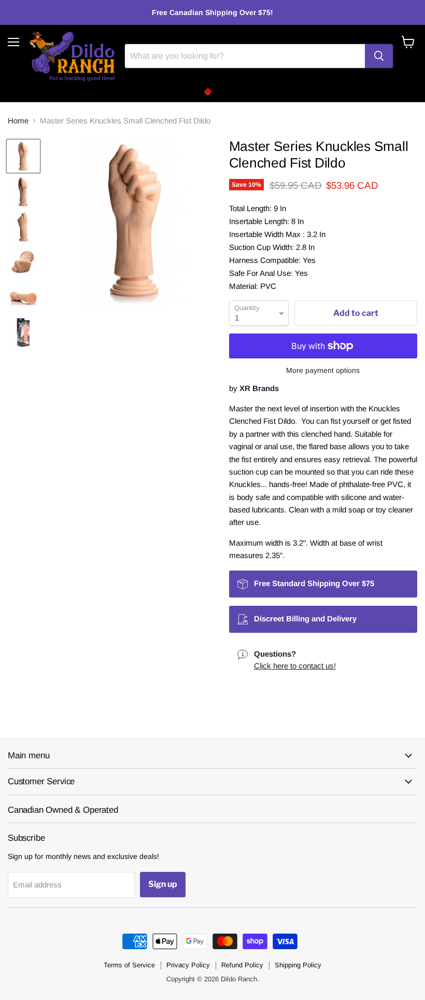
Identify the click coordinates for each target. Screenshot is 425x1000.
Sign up (162, 884)
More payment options (323, 370)
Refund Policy (242, 965)
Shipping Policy (298, 965)
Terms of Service (129, 965)
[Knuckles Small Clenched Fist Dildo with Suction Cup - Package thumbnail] (23, 332)
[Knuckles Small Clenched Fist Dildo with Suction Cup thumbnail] (23, 156)
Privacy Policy (188, 965)
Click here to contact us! (295, 665)
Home (18, 120)
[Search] (379, 56)
